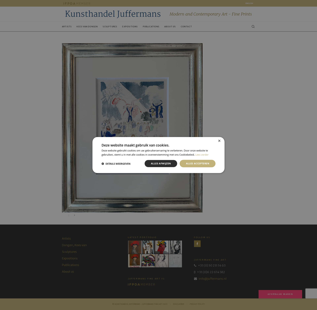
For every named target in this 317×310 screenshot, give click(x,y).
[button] (116, 163)
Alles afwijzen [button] (161, 163)
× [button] (219, 141)
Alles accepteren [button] (197, 163)
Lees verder (202, 154)
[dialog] (158, 155)
